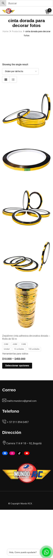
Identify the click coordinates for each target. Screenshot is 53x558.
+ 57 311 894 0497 (17, 422)
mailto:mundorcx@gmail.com (22, 401)
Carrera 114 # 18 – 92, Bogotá (24, 443)
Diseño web (39, 503)
